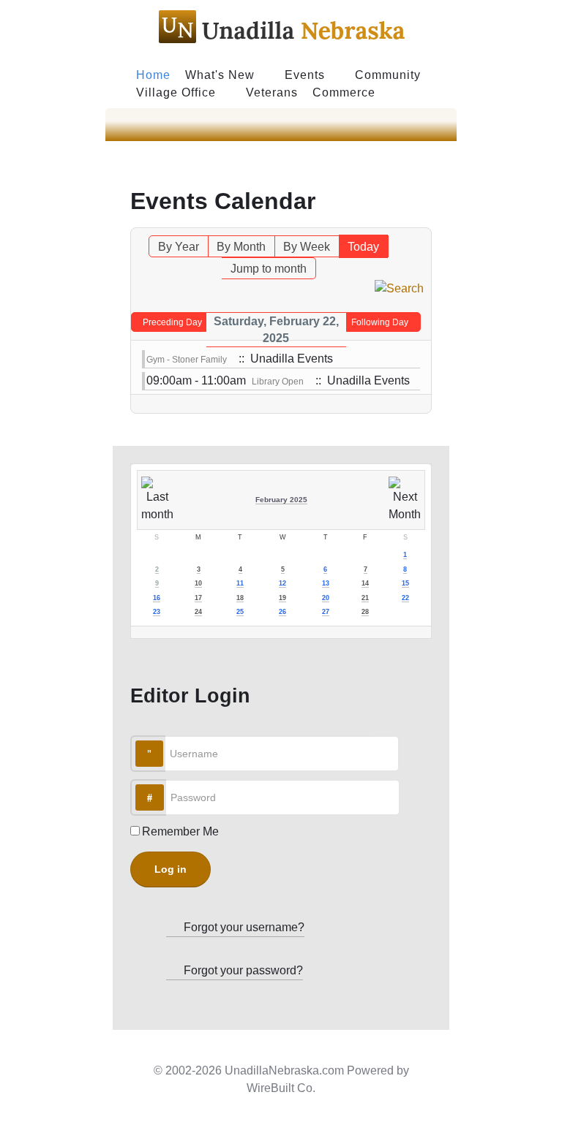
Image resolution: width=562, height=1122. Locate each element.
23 (156, 611)
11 (240, 583)
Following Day (379, 322)
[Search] (399, 287)
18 (240, 598)
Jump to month (269, 268)
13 (325, 583)
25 (240, 611)
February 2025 (281, 500)
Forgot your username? (242, 927)
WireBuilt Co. (281, 1088)
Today (363, 246)
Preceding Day (172, 322)
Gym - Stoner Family (186, 360)
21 (365, 598)
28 (365, 611)
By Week (306, 246)
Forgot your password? (242, 970)
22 (405, 598)
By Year (178, 246)
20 (325, 598)
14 (365, 583)
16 (156, 598)
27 (325, 611)
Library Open (278, 381)
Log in (170, 869)
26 (282, 611)
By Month (241, 246)
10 (198, 583)
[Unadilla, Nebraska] (281, 29)
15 (405, 583)
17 (198, 598)
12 (282, 583)
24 (198, 611)
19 (282, 598)
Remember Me (180, 831)
